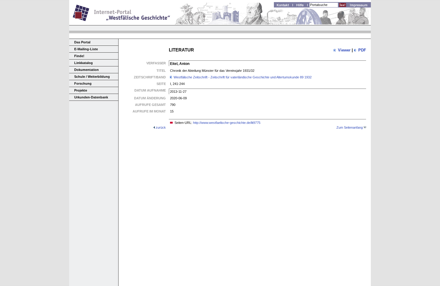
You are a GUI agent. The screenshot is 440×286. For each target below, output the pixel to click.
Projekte (80, 90)
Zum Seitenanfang (349, 127)
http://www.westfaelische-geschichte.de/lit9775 (226, 122)
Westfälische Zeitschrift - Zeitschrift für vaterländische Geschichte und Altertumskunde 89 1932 (243, 77)
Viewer (344, 50)
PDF (362, 50)
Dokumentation (86, 70)
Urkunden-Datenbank (91, 97)
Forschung (83, 83)
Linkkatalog (83, 63)
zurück (161, 127)
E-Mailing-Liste (86, 49)
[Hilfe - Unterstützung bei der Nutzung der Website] (301, 5)
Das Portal (82, 42)
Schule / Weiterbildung (92, 76)
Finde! (79, 56)
